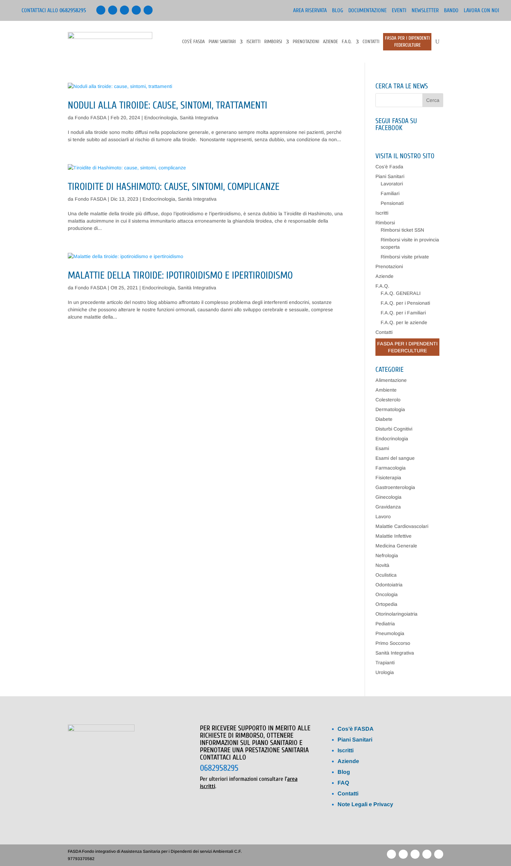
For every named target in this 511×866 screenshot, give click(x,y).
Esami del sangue (395, 458)
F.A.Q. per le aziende (404, 322)
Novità (382, 565)
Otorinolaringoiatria (396, 614)
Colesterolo (387, 399)
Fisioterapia (388, 477)
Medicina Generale (396, 545)
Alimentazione (391, 380)
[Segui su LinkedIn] (112, 10)
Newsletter (425, 11)
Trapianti (385, 662)
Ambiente (386, 390)
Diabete (383, 419)
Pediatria (385, 623)
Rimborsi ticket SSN (402, 230)
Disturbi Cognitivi (393, 429)
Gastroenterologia (395, 487)
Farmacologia (390, 468)
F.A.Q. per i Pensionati (405, 303)
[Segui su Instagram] (148, 10)
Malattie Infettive (393, 536)
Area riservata (310, 11)
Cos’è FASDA (356, 729)
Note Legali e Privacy (365, 804)
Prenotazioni (306, 42)
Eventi (399, 11)
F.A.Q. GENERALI (401, 293)
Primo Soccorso (392, 643)
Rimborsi (273, 42)
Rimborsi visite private (405, 256)
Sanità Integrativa (199, 117)
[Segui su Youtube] (124, 10)
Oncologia (386, 594)
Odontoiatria (389, 584)
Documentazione (367, 11)
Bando (451, 11)
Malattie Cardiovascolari (401, 526)
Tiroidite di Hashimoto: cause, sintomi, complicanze (173, 187)
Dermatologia (390, 409)
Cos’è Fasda (193, 42)
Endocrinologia (160, 117)
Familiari (390, 193)
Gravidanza (388, 507)
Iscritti (253, 42)
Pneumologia (389, 633)
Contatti (371, 42)
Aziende (330, 42)
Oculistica (386, 575)
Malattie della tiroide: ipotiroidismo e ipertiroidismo (180, 275)
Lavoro (383, 516)
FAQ (343, 783)
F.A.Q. (347, 42)
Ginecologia (388, 497)
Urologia (384, 672)
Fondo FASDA (90, 117)
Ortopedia (386, 604)
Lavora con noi (481, 11)
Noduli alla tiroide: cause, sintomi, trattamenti (167, 105)
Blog (337, 11)
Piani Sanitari (222, 42)
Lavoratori (392, 183)
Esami (382, 448)
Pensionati (392, 203)
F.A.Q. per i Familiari (403, 312)
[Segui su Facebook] (100, 10)
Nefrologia (386, 555)
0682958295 (219, 768)
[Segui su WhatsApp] (136, 10)
